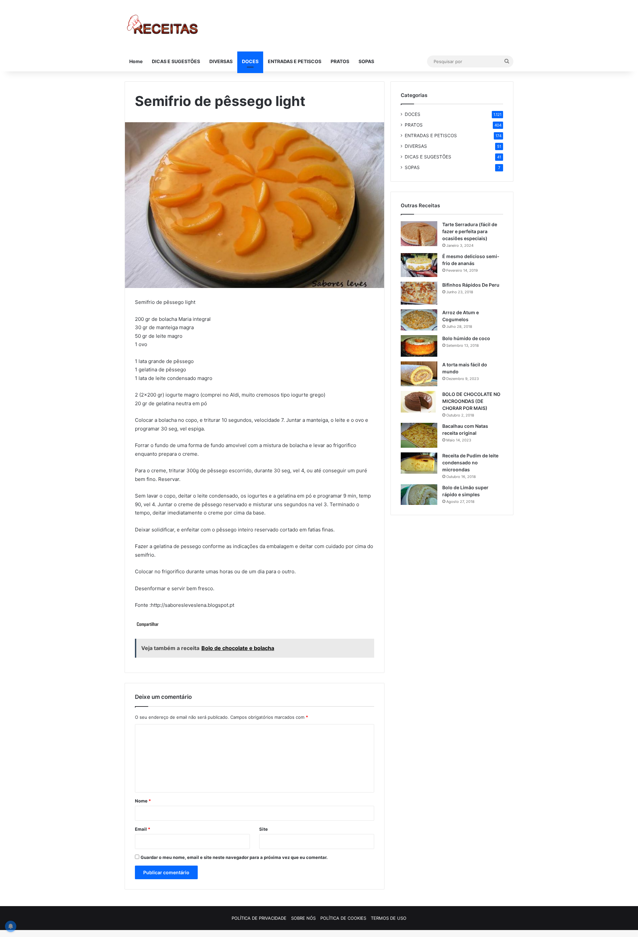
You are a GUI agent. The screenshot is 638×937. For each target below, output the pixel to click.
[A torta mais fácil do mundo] (419, 373)
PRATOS (340, 61)
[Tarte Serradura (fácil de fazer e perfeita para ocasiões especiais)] (419, 233)
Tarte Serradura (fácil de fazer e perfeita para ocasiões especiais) (469, 231)
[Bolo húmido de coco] (419, 346)
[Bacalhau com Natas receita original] (419, 435)
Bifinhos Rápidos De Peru (470, 285)
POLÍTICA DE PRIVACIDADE (259, 918)
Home (136, 61)
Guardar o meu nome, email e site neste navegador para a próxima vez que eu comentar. (234, 857)
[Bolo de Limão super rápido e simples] (419, 494)
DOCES (250, 61)
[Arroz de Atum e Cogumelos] (419, 319)
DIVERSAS (221, 61)
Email (142, 829)
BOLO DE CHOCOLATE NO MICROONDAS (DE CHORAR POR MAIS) (471, 401)
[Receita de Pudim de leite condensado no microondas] (419, 463)
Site (263, 829)
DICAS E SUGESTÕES (176, 61)
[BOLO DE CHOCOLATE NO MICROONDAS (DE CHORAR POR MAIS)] (419, 402)
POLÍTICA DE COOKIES (343, 918)
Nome (143, 800)
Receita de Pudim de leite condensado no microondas (470, 462)
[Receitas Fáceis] (163, 25)
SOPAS (366, 61)
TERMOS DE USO (388, 918)
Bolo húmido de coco (466, 338)
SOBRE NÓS (303, 918)
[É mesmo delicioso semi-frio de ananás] (419, 265)
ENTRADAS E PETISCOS (294, 61)
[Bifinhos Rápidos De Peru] (419, 293)
